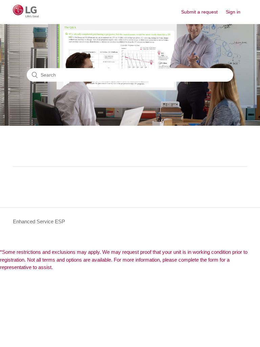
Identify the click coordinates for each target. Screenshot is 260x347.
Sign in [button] (233, 12)
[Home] (26, 15)
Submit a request (199, 12)
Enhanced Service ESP (39, 221)
